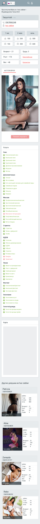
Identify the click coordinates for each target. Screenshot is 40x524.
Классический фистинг (13, 285)
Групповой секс (11, 163)
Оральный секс (11, 160)
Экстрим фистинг (11, 291)
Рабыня (8, 248)
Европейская (27, 57)
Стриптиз (9, 228)
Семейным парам (11, 186)
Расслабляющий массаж (14, 219)
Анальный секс (11, 157)
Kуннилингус (10, 276)
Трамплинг (9, 259)
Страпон (8, 251)
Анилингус (9, 279)
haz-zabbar (21, 10)
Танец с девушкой (11, 231)
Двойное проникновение (14, 166)
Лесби (8, 234)
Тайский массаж (11, 208)
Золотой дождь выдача (13, 309)
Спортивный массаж (12, 216)
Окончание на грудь (12, 300)
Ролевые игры (10, 254)
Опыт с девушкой (11, 268)
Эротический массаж (13, 203)
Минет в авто (10, 274)
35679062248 (10, 22)
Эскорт (8, 177)
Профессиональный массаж (15, 200)
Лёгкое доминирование (13, 243)
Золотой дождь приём (13, 312)
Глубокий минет (11, 271)
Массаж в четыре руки (13, 214)
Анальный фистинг (12, 288)
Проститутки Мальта (9, 10)
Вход (32, 3)
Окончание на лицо (12, 303)
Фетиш (8, 171)
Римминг (8, 194)
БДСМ (8, 245)
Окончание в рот (11, 297)
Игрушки (8, 168)
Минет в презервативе (13, 265)
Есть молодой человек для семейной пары (20, 183)
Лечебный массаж (11, 211)
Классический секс (12, 155)
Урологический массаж (13, 206)
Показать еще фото (20, 137)
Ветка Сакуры (10, 222)
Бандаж (8, 256)
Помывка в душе (11, 188)
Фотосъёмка (10, 180)
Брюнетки (26, 62)
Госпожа (8, 240)
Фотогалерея (9, 70)
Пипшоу (8, 191)
